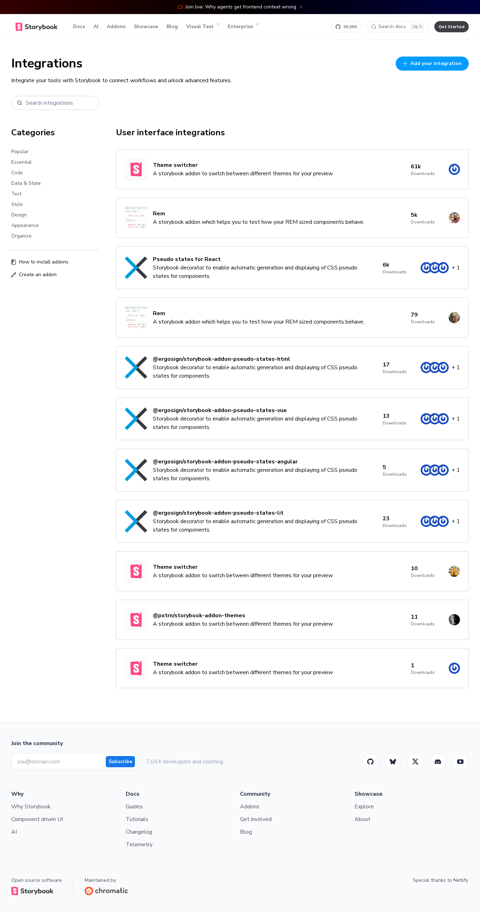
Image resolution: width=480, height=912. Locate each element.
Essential (21, 162)
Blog (172, 26)
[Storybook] (437, 761)
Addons (116, 26)
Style (17, 204)
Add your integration (436, 63)
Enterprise (240, 26)
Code (17, 172)
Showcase (146, 26)
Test (16, 193)
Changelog (139, 832)
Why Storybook (31, 806)
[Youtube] (460, 761)
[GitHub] (370, 761)
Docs (79, 26)
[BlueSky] (392, 761)
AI (95, 26)
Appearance (25, 225)
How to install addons (44, 262)
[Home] (36, 26)
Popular (19, 151)
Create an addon (38, 274)
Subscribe (120, 761)
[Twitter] (415, 761)
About (362, 819)
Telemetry (139, 844)
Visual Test (200, 26)
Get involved (256, 819)
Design (19, 214)
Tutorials (137, 819)
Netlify (460, 880)
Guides (134, 806)
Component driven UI (37, 819)
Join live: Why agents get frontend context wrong (241, 7)
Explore (364, 806)
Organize (21, 236)
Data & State (26, 183)
